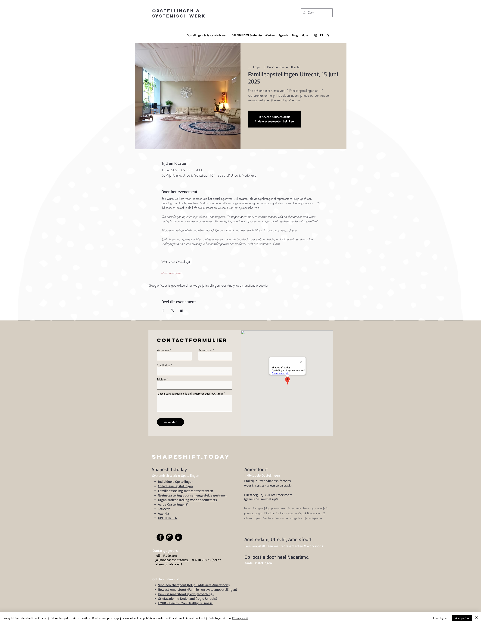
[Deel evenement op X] (172, 310)
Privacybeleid (240, 618)
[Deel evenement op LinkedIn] (181, 310)
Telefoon (161, 379)
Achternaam (205, 350)
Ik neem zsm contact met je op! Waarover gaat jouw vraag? (191, 393)
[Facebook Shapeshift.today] (160, 537)
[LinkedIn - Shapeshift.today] (178, 537)
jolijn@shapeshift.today (172, 560)
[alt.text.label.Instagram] (316, 35)
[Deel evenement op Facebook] (163, 310)
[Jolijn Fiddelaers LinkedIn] (327, 35)
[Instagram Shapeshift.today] (169, 537)
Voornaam (163, 350)
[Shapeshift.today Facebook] (321, 35)
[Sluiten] (476, 618)
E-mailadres (163, 365)
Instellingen (440, 618)
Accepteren (462, 618)
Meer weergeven (171, 273)
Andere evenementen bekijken (274, 121)
